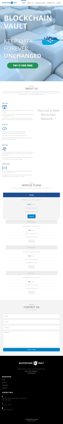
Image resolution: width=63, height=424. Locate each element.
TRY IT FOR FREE (22, 65)
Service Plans (40, 3)
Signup (31, 216)
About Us (30, 3)
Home (24, 3)
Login (58, 3)
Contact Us (51, 3)
